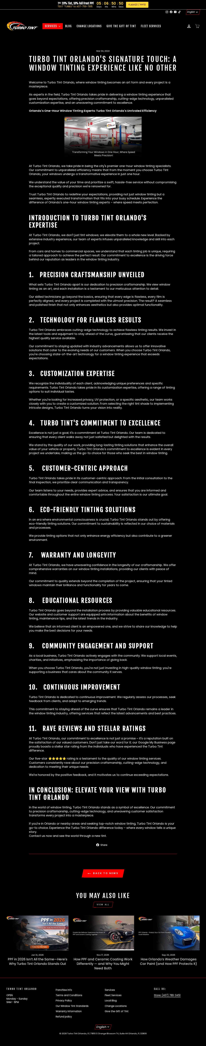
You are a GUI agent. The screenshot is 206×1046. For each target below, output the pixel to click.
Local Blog (111, 1000)
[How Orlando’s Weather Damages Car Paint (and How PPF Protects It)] (169, 933)
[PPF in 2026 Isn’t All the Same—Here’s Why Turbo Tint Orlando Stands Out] (37, 933)
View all (103, 904)
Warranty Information (69, 1011)
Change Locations (89, 26)
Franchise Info (64, 990)
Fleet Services (151, 26)
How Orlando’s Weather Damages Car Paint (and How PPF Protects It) (168, 961)
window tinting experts (93, 202)
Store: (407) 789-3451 (167, 995)
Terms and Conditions (69, 995)
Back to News (105, 873)
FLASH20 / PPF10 (137, 4)
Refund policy (64, 1016)
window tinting (125, 824)
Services (51, 26)
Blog (68, 26)
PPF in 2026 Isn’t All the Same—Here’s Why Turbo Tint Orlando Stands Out (37, 961)
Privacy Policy (64, 1000)
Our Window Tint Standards (72, 1006)
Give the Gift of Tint (121, 26)
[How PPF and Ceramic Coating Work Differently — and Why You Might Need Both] (103, 933)
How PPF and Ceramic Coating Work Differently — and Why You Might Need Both (103, 963)
